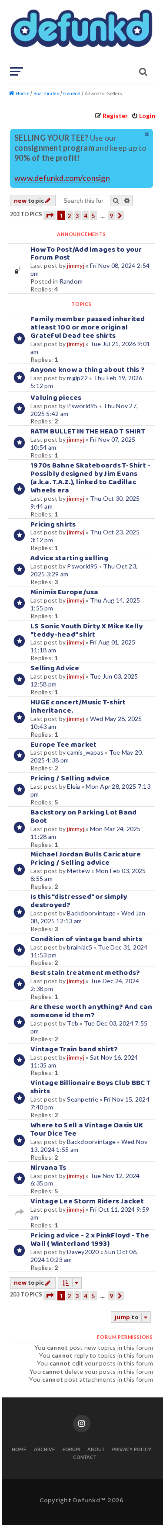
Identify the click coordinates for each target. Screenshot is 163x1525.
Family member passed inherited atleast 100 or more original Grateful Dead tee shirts (87, 327)
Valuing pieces (56, 398)
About (96, 1450)
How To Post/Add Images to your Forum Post (86, 254)
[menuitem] (143, 115)
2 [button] (69, 215)
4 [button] (85, 215)
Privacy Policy (131, 1450)
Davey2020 (83, 1251)
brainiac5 (79, 947)
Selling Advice (55, 668)
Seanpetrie (82, 1099)
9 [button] (111, 215)
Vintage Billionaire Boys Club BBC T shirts (90, 1087)
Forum (71, 1450)
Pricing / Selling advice (70, 778)
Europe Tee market (63, 745)
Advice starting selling (69, 558)
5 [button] (93, 215)
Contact (84, 1458)
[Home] (80, 33)
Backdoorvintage (91, 913)
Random (71, 281)
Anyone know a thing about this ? (87, 370)
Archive (44, 1450)
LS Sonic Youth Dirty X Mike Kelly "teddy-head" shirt (86, 630)
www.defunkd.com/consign (62, 178)
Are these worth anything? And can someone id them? (91, 1011)
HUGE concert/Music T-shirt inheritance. (78, 707)
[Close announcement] (147, 135)
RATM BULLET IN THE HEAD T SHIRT (87, 431)
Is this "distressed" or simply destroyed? (78, 901)
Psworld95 (82, 405)
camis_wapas (85, 752)
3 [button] (77, 215)
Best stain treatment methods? (85, 973)
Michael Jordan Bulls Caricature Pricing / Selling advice (85, 859)
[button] (49, 215)
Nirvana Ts (48, 1168)
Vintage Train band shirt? (74, 1049)
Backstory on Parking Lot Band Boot (83, 817)
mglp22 (77, 377)
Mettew (78, 870)
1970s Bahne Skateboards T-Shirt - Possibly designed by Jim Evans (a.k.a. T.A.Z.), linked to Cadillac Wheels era (90, 478)
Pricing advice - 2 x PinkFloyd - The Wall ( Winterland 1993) (89, 1240)
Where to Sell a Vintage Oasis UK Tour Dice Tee (86, 1129)
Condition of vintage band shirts (86, 939)
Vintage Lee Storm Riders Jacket (87, 1201)
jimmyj (75, 265)
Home (19, 1450)
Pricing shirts (53, 524)
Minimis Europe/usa (64, 592)
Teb (72, 1023)
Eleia (73, 786)
